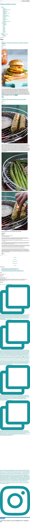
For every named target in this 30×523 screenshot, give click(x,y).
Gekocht (3, 97)
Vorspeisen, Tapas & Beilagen (7, 21)
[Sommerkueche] (15, 263)
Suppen (4, 18)
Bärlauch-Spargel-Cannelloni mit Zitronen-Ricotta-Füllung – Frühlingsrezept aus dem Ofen (13, 270)
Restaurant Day (20, 249)
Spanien (4, 31)
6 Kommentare (3, 103)
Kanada (4, 27)
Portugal (4, 29)
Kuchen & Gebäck (5, 15)
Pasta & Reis (4, 16)
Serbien (4, 30)
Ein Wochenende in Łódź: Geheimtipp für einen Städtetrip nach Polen (10, 268)
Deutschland (4, 23)
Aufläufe (4, 8)
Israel (3, 25)
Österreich (4, 28)
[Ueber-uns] (15, 257)
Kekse (4, 14)
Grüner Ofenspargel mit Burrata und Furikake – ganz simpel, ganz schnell (11, 269)
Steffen (2, 102)
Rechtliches (3, 34)
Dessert (4, 10)
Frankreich (4, 24)
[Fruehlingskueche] (15, 261)
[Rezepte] (15, 259)
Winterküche (4, 22)
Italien (4, 26)
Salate (4, 17)
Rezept (19, 149)
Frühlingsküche (5, 11)
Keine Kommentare (4, 48)
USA (3, 32)
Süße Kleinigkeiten (5, 19)
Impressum (4, 35)
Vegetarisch (4, 20)
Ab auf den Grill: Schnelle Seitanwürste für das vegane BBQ (14, 99)
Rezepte (3, 7)
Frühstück (4, 12)
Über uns (3, 33)
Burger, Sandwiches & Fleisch (7, 9)
